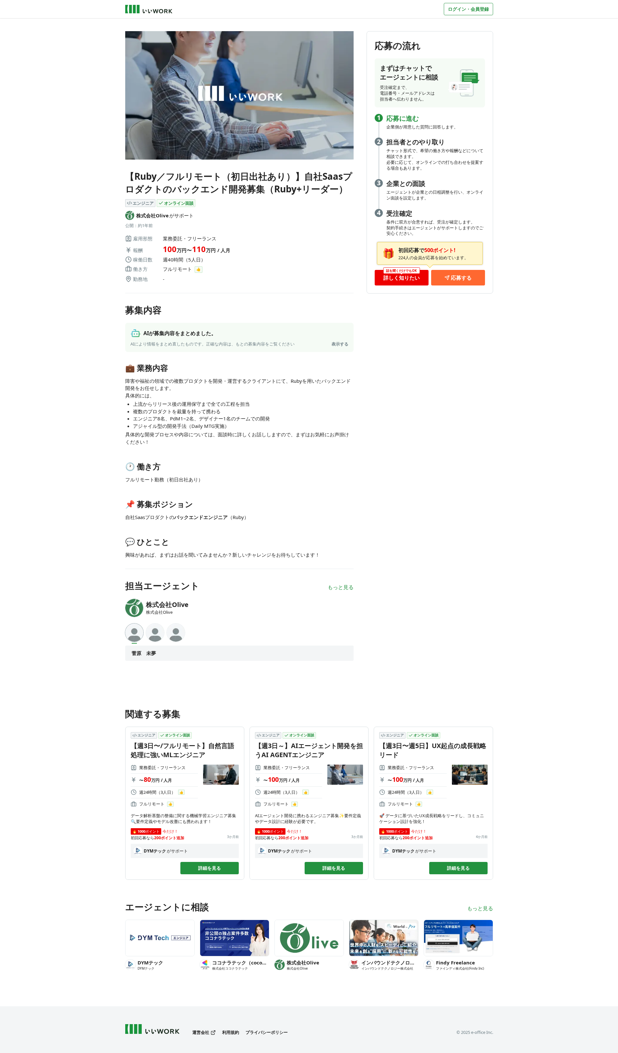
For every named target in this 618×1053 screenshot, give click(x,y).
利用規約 (230, 1032)
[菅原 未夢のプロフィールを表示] (134, 632)
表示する (340, 344)
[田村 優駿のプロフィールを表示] (155, 632)
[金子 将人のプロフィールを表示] (176, 632)
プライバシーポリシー (267, 1032)
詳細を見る (209, 868)
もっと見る (341, 587)
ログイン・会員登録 (468, 9)
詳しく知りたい (401, 277)
